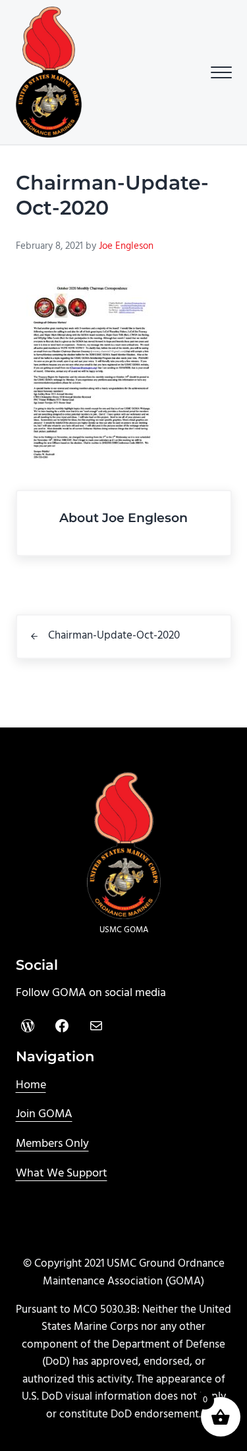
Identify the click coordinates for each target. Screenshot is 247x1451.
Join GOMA (44, 1114)
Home (31, 1085)
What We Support (61, 1173)
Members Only (52, 1143)
